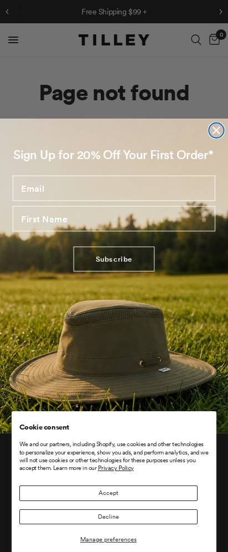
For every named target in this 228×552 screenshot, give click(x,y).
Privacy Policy (116, 468)
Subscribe (114, 259)
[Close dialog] (216, 130)
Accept (108, 493)
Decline (108, 516)
